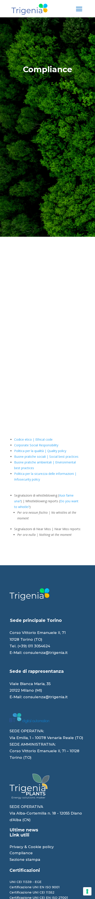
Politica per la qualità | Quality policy (40, 451)
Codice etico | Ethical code (33, 439)
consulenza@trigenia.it (45, 652)
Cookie (34, 847)
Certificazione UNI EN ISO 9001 (35, 887)
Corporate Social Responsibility (36, 445)
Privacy (16, 847)
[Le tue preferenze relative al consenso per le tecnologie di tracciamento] (87, 891)
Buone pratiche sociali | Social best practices (46, 456)
